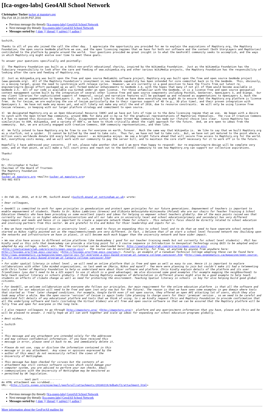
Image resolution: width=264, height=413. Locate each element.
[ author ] (75, 31)
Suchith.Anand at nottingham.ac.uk (98, 196)
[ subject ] (63, 31)
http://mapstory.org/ (81, 309)
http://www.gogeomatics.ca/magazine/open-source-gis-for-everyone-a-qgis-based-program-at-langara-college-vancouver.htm (92, 254)
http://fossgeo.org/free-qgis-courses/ (30, 252)
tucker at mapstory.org (42, 14)
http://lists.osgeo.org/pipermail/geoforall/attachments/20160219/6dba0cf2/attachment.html (79, 385)
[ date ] (40, 31)
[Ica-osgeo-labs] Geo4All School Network (72, 24)
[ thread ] (50, 31)
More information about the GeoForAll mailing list (32, 409)
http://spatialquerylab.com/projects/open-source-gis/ (167, 246)
